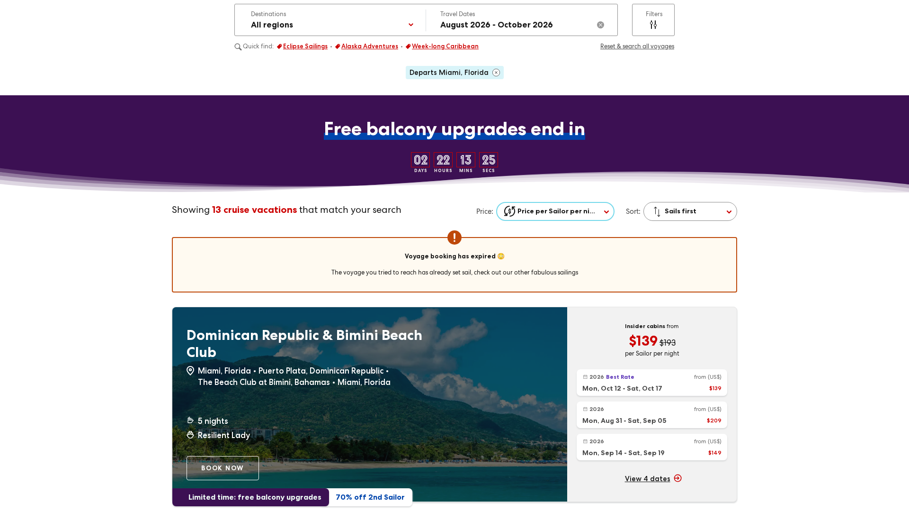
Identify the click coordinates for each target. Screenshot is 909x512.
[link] (652, 382)
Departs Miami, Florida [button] (449, 72)
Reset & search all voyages (637, 46)
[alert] (454, 261)
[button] (331, 20)
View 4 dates (647, 479)
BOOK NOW (222, 468)
